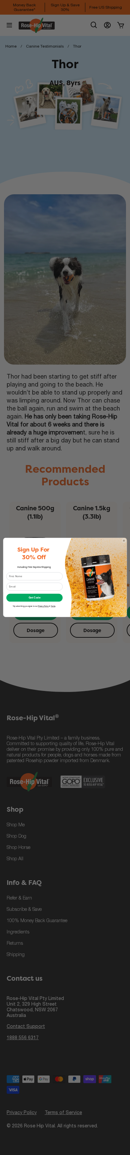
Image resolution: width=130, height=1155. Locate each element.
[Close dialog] (124, 541)
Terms (53, 606)
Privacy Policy (43, 606)
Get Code (35, 597)
